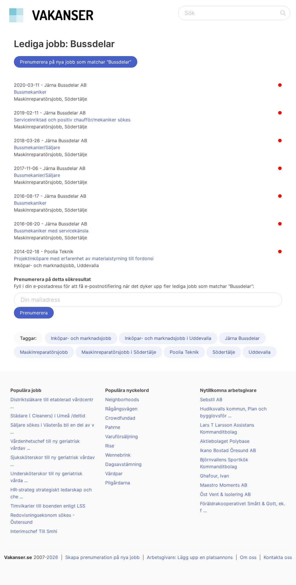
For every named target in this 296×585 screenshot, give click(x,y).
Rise (109, 446)
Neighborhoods (122, 399)
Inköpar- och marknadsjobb (81, 338)
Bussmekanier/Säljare (37, 147)
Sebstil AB (211, 399)
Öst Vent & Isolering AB (225, 494)
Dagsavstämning (123, 464)
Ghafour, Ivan (214, 476)
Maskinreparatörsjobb (44, 352)
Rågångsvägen (121, 409)
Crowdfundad (120, 418)
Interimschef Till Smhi (33, 531)
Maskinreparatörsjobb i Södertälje (119, 352)
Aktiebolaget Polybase (224, 441)
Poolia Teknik (184, 352)
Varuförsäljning (121, 436)
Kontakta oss (278, 557)
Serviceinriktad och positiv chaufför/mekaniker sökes (72, 120)
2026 (52, 557)
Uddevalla (260, 352)
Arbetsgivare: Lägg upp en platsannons (190, 557)
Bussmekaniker (30, 92)
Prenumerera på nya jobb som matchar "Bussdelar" (75, 62)
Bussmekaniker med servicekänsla (51, 231)
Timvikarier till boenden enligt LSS (47, 506)
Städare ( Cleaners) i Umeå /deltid (47, 416)
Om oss (248, 557)
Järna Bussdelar (242, 338)
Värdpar (114, 473)
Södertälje (223, 352)
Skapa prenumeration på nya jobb (102, 557)
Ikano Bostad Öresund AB (228, 450)
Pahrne (112, 427)
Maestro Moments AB (223, 485)
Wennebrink (118, 455)
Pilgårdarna (117, 483)
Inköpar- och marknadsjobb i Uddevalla (168, 338)
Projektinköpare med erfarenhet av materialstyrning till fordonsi (83, 258)
